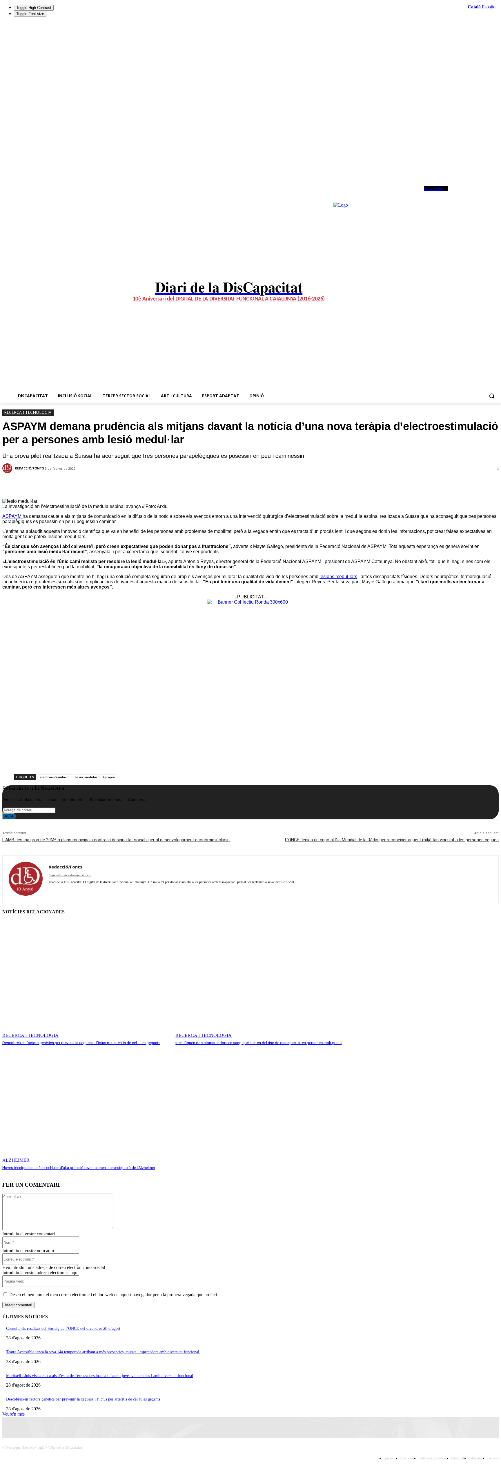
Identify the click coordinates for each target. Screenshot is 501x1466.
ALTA (9, 816)
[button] (492, 396)
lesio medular (86, 777)
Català (474, 6)
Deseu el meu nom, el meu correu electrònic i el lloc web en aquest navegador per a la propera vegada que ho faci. (113, 1294)
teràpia (109, 777)
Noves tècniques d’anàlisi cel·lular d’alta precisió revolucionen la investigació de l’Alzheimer (78, 1167)
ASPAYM (12, 516)
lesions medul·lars (338, 576)
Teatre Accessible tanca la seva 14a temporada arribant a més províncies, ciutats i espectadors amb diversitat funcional (103, 1352)
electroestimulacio (55, 777)
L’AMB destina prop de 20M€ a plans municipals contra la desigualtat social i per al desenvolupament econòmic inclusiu (116, 839)
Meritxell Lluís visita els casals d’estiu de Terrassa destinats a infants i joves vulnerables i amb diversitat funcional (99, 1376)
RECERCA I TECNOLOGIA (27, 412)
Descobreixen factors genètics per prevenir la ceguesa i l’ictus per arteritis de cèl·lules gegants (81, 1043)
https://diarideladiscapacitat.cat (70, 875)
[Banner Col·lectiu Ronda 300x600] (250, 602)
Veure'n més (13, 1414)
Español (489, 6)
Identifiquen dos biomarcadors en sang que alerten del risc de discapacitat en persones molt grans (258, 1043)
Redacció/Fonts (29, 468)
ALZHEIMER (16, 1160)
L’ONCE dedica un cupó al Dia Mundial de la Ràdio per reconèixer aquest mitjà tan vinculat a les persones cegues (392, 839)
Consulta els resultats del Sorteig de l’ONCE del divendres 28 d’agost (63, 1328)
